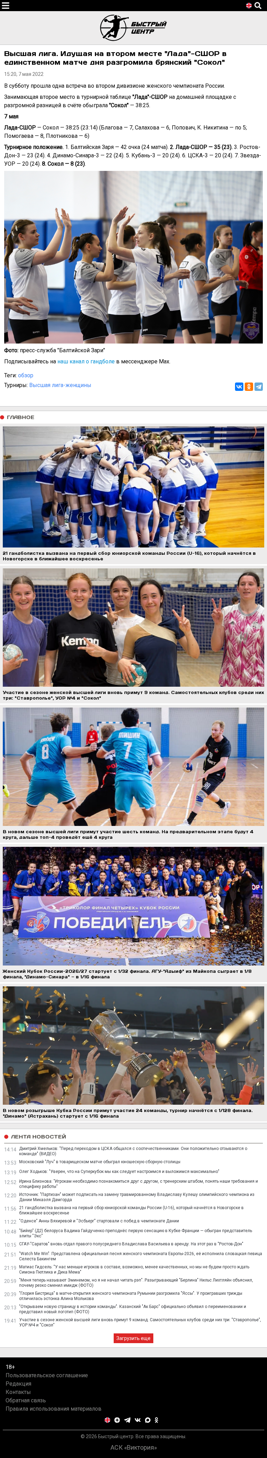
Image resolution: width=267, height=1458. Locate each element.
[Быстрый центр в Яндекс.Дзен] (117, 1420)
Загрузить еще (133, 1338)
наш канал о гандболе (86, 361)
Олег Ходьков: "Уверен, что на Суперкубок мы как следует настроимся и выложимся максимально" (119, 1171)
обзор (25, 375)
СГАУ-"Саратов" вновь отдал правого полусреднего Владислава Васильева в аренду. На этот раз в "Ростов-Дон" (131, 1244)
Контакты (18, 1392)
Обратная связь (26, 1400)
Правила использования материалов (54, 1408)
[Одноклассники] (249, 387)
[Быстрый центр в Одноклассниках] (156, 1420)
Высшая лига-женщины (60, 385)
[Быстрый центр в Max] (148, 1420)
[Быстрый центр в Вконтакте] (138, 1420)
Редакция (18, 1383)
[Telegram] (258, 387)
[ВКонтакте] (239, 387)
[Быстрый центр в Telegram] (127, 1420)
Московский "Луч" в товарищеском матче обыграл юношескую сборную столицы (99, 1161)
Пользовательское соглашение (47, 1375)
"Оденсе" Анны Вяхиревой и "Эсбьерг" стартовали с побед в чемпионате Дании (99, 1221)
